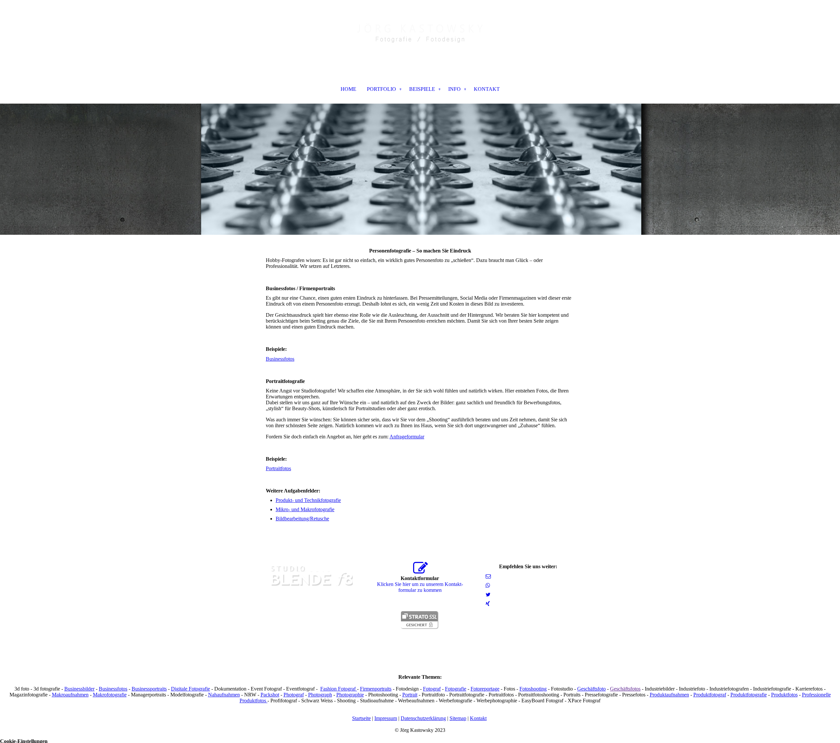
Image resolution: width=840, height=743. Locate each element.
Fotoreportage (485, 689)
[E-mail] (488, 576)
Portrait (409, 694)
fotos (289, 359)
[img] (420, 33)
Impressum (385, 718)
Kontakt (478, 718)
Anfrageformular (406, 436)
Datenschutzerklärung (423, 718)
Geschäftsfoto (591, 689)
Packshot (270, 694)
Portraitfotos (278, 468)
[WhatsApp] (488, 585)
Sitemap (458, 718)
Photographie (350, 694)
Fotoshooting (533, 689)
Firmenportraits (375, 689)
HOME (348, 89)
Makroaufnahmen (70, 694)
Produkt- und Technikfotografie (308, 500)
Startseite (361, 718)
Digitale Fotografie (190, 689)
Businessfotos (113, 689)
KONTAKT (487, 89)
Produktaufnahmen (669, 694)
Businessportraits (149, 689)
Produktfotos (784, 694)
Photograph (320, 694)
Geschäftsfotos (625, 689)
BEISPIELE (422, 89)
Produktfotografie (748, 694)
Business (275, 359)
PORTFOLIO (381, 89)
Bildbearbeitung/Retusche (302, 518)
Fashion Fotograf (338, 689)
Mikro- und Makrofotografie (305, 509)
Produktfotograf (709, 694)
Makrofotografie (110, 694)
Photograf (294, 694)
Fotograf (432, 689)
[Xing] (488, 604)
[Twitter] (488, 594)
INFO (454, 89)
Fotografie (455, 689)
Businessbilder (79, 689)
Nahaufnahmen (224, 694)
